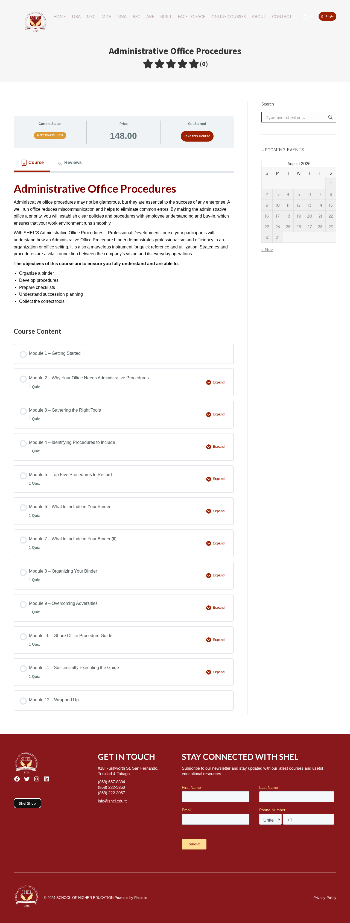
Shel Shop (27, 803)
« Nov (267, 249)
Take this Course (197, 136)
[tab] (32, 163)
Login (330, 16)
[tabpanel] (124, 244)
